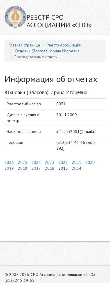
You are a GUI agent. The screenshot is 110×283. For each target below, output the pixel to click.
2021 (76, 162)
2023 (49, 162)
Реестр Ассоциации (64, 45)
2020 (90, 162)
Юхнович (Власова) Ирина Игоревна (46, 51)
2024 (36, 162)
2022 (63, 162)
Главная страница (24, 45)
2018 (22, 168)
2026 (9, 162)
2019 (9, 168)
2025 (22, 162)
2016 (49, 168)
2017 (36, 168)
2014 (76, 168)
